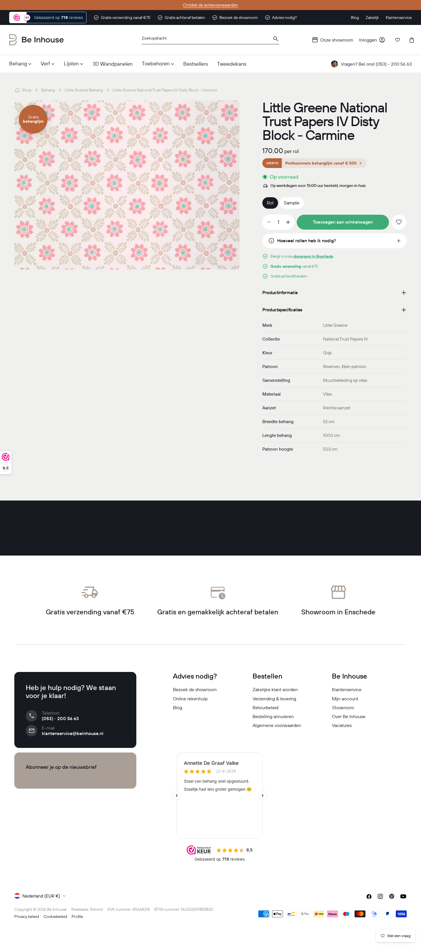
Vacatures (342, 725)
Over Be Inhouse (348, 716)
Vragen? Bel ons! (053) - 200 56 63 (376, 64)
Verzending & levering (274, 698)
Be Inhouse (57, 909)
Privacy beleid (26, 916)
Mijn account (345, 698)
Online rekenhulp (190, 698)
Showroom (343, 707)
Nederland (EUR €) (41, 896)
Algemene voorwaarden (277, 725)
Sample (291, 203)
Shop (27, 90)
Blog (177, 707)
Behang (48, 90)
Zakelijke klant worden (275, 689)
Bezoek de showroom (195, 689)
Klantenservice (346, 689)
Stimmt (96, 909)
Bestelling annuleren (273, 716)
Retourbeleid (265, 707)
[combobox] (210, 40)
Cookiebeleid (55, 916)
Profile (77, 916)
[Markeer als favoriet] (399, 222)
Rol (270, 203)
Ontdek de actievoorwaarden (210, 5)
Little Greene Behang (84, 90)
